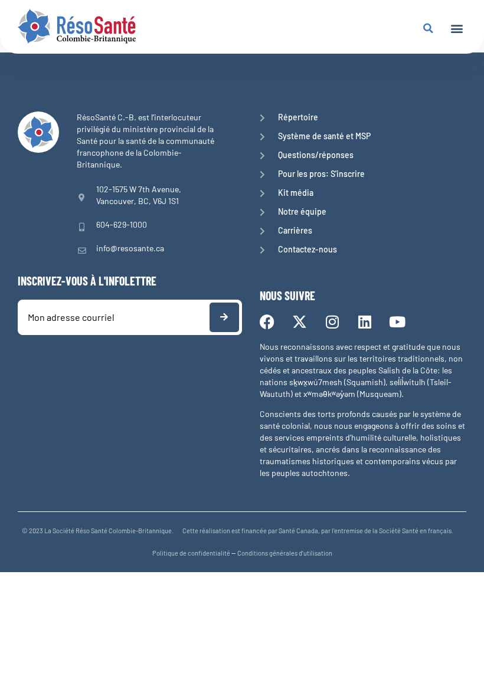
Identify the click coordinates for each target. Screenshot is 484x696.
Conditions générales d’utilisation (284, 553)
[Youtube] (397, 321)
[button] (456, 28)
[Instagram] (332, 321)
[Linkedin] (364, 321)
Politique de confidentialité (191, 553)
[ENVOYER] (224, 317)
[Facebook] (267, 321)
